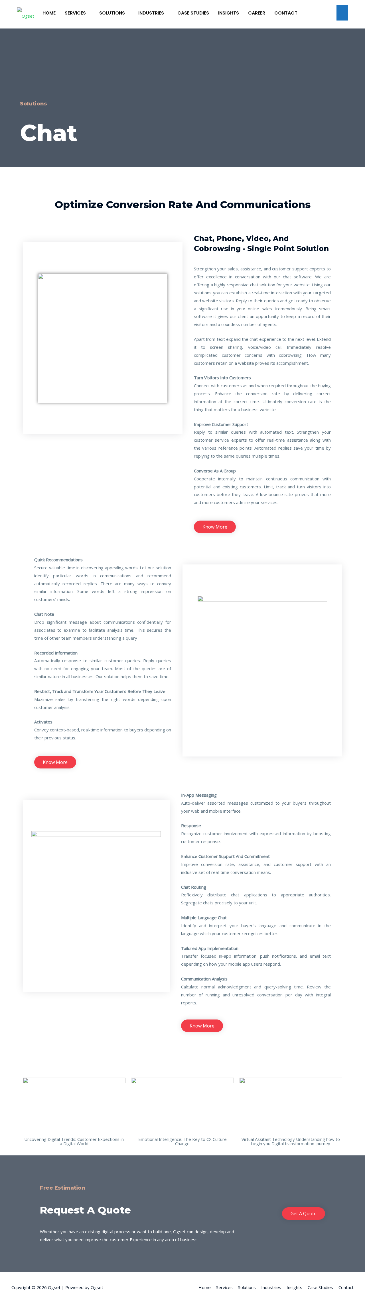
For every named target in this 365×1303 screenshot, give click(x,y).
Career (256, 13)
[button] (215, 527)
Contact (285, 13)
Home (49, 13)
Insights (228, 13)
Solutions (112, 13)
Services (76, 13)
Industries (151, 13)
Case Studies (193, 13)
